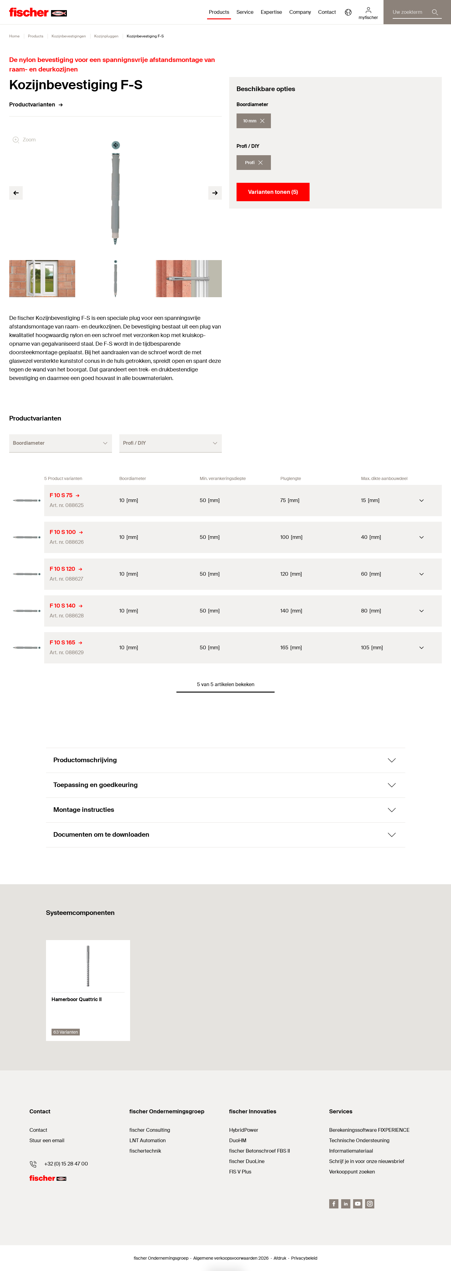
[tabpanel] (42, 278)
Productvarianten (32, 104)
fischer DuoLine (246, 1161)
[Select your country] (348, 12)
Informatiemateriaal (351, 1151)
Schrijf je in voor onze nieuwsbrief (366, 1161)
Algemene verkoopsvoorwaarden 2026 (231, 1258)
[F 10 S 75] (26, 500)
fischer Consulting (149, 1130)
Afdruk (280, 1258)
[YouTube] (357, 1203)
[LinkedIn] (345, 1203)
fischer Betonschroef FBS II (259, 1151)
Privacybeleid (304, 1258)
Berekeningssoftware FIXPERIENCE (369, 1130)
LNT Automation (147, 1140)
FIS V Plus (240, 1172)
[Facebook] (333, 1203)
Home (14, 36)
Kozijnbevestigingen (69, 36)
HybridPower (243, 1130)
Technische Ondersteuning (359, 1140)
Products (35, 36)
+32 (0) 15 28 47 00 (66, 1164)
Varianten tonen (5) (273, 192)
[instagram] (369, 1203)
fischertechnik (145, 1151)
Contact (327, 12)
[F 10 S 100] (26, 537)
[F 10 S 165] (26, 648)
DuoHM (237, 1140)
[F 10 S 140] (26, 611)
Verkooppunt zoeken (352, 1172)
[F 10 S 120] (26, 574)
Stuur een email (46, 1140)
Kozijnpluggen (106, 36)
